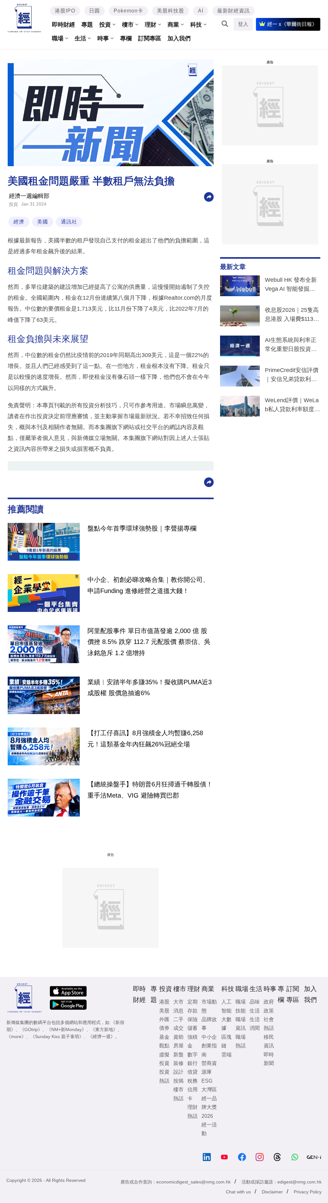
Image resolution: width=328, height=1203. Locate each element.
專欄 (126, 38)
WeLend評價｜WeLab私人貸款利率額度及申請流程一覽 (292, 406)
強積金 (192, 1041)
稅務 (192, 1081)
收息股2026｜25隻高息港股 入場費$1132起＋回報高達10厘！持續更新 (292, 316)
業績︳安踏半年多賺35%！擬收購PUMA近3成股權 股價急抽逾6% (149, 687)
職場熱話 (240, 1041)
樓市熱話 (178, 1094)
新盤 (178, 1054)
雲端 (226, 1054)
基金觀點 (164, 1041)
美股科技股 (170, 10)
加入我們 (179, 38)
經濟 (18, 221)
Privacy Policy (308, 1191)
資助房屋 (178, 1041)
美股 (164, 1010)
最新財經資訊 (233, 10)
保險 (192, 1019)
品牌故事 (209, 1024)
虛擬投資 (164, 1059)
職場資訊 (240, 1024)
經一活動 (209, 1129)
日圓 (94, 10)
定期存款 (192, 1006)
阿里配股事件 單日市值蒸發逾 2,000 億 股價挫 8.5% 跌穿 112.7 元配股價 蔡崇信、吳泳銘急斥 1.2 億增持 (148, 641)
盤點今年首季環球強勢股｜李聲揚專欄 (141, 528)
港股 (164, 1001)
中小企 (209, 1037)
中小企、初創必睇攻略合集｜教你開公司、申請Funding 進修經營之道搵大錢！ (148, 585)
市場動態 (209, 1006)
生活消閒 (255, 1024)
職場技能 (240, 1006)
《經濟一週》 (101, 1036)
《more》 (16, 1036)
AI (200, 10)
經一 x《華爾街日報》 (292, 24)
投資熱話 (164, 1076)
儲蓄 (192, 1028)
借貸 (192, 1072)
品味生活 (255, 1006)
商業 (173, 24)
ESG (206, 1081)
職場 (57, 38)
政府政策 (269, 1006)
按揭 (178, 1081)
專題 (87, 24)
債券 (164, 1028)
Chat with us (238, 1191)
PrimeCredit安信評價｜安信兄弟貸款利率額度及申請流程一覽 (291, 376)
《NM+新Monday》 (66, 1029)
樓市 (128, 24)
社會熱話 (269, 1024)
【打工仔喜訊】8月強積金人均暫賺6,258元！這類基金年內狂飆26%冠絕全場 (145, 738)
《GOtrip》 (31, 1029)
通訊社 (69, 221)
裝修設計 (178, 1068)
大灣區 (209, 1089)
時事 (103, 38)
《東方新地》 (104, 1029)
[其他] (209, 196)
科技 (196, 24)
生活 (80, 38)
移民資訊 (269, 1041)
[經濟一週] (24, 18)
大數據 (226, 1024)
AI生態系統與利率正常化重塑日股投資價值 (291, 346)
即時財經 (63, 24)
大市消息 (178, 1006)
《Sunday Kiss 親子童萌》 (57, 1036)
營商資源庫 (209, 1068)
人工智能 (226, 1006)
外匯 (164, 1019)
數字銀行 (192, 1059)
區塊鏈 (226, 1041)
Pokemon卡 (128, 10)
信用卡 (192, 1094)
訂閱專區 (149, 38)
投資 (105, 24)
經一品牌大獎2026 (209, 1107)
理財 (150, 24)
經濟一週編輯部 (29, 196)
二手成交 (178, 1024)
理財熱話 (192, 1111)
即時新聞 (269, 1059)
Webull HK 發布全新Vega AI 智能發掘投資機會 (291, 286)
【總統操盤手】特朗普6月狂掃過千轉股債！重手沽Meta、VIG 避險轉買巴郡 (150, 790)
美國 (42, 221)
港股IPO (65, 10)
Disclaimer (272, 1191)
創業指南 (209, 1050)
